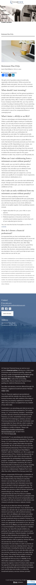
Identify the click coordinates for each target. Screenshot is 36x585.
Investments (13, 72)
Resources (5, 14)
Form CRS (13, 434)
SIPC (7, 391)
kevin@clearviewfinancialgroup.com (14, 305)
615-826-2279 (7, 303)
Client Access (6, 22)
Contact (4, 18)
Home (3, 7)
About (3, 11)
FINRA (3, 391)
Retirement (6, 72)
